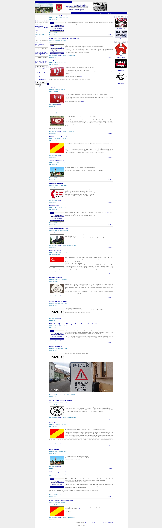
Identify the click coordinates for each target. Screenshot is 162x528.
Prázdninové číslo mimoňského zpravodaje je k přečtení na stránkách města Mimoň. (41, 28)
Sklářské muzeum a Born (56, 183)
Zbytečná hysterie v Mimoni (56, 160)
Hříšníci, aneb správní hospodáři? (58, 136)
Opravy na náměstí (54, 449)
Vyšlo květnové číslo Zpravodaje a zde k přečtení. (41, 45)
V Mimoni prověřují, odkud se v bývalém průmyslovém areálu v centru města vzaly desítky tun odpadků (76, 324)
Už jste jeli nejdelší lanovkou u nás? (58, 228)
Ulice (57, 2)
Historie (61, 2)
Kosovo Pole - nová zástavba (56, 110)
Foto (113, 13)
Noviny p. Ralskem (42, 79)
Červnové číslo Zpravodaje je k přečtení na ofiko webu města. (42, 37)
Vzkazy (81, 13)
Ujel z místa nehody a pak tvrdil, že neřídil (60, 400)
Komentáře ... (59, 32)
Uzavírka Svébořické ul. (55, 346)
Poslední (111, 522)
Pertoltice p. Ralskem (41, 72)
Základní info (75, 13)
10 (105, 522)
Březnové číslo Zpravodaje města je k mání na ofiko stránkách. (41, 62)
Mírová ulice (52, 422)
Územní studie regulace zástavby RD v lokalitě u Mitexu (64, 38)
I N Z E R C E (42, 17)
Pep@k (80, 525)
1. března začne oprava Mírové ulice (59, 472)
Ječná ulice (52, 60)
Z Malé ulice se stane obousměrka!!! (58, 301)
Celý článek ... (110, 34)
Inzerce (52, 2)
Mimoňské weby (45, 2)
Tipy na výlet (102, 13)
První (85, 522)
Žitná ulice (52, 87)
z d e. (79, 508)
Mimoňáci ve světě (94, 13)
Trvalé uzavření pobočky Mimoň (58, 15)
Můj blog (109, 13)
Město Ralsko (42, 76)
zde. (81, 76)
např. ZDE (106, 212)
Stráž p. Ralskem (41, 68)
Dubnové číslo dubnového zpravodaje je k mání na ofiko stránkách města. (41, 53)
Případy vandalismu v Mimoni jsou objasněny (61, 500)
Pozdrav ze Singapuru (55, 250)
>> (108, 522)
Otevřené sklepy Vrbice (55, 277)
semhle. (83, 101)
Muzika (86, 13)
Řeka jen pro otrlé (54, 205)
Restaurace (38, 2)
